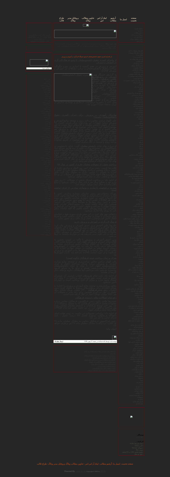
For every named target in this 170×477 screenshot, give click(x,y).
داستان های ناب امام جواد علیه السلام (103, 357)
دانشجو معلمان (88, 146)
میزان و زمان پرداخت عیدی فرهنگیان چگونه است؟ (91, 258)
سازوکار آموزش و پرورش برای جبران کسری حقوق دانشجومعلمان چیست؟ (85, 116)
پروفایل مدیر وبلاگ (137, 35)
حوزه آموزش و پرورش (104, 75)
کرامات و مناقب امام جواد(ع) (106, 366)
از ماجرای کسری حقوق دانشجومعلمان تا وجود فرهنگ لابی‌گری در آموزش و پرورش (85, 61)
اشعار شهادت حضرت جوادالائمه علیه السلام (102, 362)
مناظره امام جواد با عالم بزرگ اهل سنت (103, 364)
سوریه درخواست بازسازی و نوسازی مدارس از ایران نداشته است (85, 189)
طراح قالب (139, 41)
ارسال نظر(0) (59, 341)
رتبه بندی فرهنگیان (98, 290)
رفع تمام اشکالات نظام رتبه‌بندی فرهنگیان (95, 297)
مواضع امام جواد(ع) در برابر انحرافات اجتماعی (101, 370)
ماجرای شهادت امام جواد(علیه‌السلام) (103, 368)
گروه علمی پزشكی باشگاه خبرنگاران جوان (104, 78)
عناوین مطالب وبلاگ (136, 39)
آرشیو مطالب (138, 32)
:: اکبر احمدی (140, 437)
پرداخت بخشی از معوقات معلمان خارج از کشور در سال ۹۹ (86, 164)
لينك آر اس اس (138, 37)
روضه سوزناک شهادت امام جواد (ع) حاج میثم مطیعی (99, 355)
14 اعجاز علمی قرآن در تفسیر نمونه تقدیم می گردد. (99, 351)
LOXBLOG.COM (80, 471)
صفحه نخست (138, 28)
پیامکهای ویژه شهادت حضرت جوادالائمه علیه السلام (99, 360)
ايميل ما (140, 30)
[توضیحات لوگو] (131, 416)
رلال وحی (112, 353)
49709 (103, 471)
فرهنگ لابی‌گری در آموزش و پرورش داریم (95, 222)
